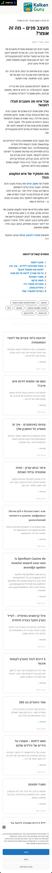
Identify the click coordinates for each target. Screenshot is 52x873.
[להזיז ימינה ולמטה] (3, 3)
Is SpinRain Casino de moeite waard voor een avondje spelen (28, 562)
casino (44, 302)
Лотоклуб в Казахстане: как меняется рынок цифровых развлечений (27, 515)
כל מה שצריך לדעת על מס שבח (27, 273)
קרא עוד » (42, 362)
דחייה (26, 859)
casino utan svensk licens (23, 302)
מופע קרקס (37, 280)
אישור (26, 852)
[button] (4, 827)
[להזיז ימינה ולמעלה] (3, 2)
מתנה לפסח (37, 262)
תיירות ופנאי (28, 313)
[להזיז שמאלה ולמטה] (2, 3)
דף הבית (45, 20)
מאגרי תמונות (36, 276)
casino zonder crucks (37, 308)
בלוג (9, 308)
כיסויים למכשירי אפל (32, 291)
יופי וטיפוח (43, 313)
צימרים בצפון (36, 287)
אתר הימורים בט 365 (32, 702)
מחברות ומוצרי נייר (33, 283)
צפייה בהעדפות (26, 866)
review (19, 308)
